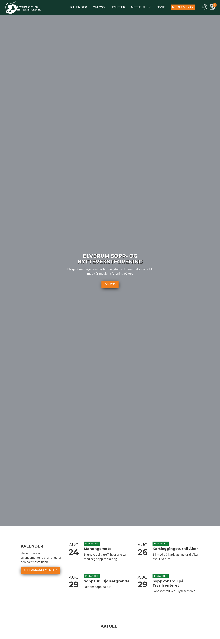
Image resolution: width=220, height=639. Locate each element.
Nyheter (117, 7)
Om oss (99, 7)
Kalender (78, 7)
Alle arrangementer (40, 570)
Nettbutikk (141, 7)
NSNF (161, 7)
